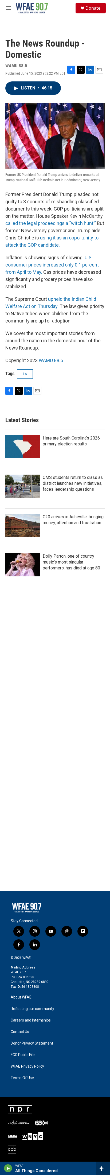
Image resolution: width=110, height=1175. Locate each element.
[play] (8, 1168)
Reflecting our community (32, 1009)
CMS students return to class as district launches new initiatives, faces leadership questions (73, 483)
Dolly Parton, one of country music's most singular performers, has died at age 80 (71, 562)
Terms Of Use (22, 1078)
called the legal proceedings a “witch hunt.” (50, 223)
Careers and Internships (31, 1020)
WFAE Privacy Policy (27, 1066)
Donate (92, 8)
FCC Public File (23, 1055)
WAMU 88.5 (51, 360)
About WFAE (21, 997)
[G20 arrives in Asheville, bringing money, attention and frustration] (22, 525)
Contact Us (20, 1032)
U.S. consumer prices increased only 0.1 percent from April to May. (52, 265)
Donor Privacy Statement (32, 1043)
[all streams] (103, 1168)
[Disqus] (55, 681)
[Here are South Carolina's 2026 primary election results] (22, 446)
